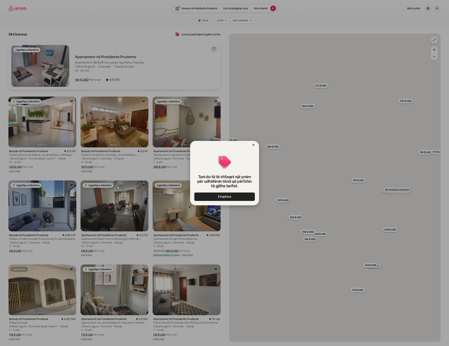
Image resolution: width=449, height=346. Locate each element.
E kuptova (224, 196)
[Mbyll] (253, 145)
